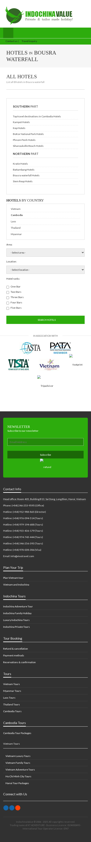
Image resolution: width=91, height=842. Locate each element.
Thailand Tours (11, 704)
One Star (16, 286)
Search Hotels (46, 319)
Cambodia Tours (12, 711)
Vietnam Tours (11, 684)
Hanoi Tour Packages (17, 783)
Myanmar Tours (12, 690)
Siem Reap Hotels (23, 181)
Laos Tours (9, 697)
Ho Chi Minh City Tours (18, 776)
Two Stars (16, 291)
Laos (13, 221)
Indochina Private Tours (16, 626)
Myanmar (16, 234)
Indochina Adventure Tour (18, 606)
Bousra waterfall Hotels (26, 175)
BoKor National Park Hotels (28, 134)
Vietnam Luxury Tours (17, 756)
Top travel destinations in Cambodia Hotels (37, 116)
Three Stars (17, 297)
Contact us (11, 41)
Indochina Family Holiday (17, 613)
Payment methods (13, 655)
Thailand (16, 227)
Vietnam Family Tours (17, 762)
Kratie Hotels (20, 163)
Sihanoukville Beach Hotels (28, 145)
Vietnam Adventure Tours (20, 769)
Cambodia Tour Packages (17, 733)
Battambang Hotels (23, 169)
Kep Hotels (19, 128)
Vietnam (16, 208)
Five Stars (16, 307)
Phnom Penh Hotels (24, 140)
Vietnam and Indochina (16, 584)
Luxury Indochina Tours (16, 620)
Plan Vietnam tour (13, 577)
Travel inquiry (29, 41)
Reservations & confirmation (19, 662)
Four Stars (16, 302)
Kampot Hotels (21, 122)
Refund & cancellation (15, 648)
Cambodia (17, 215)
